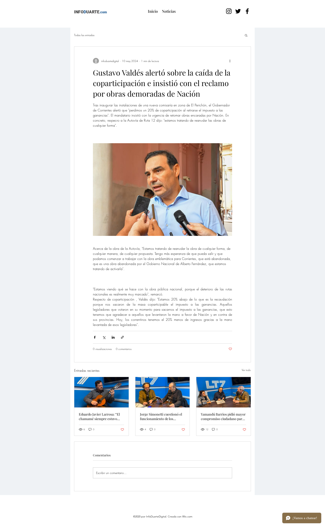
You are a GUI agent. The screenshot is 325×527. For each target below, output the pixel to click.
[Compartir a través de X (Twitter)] (104, 337)
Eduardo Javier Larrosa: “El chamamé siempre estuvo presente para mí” (99, 416)
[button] (246, 35)
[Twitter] (238, 11)
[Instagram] (228, 11)
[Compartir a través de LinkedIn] (113, 337)
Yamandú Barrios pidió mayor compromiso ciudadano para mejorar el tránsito (223, 416)
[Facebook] (247, 11)
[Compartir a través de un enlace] (122, 337)
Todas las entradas (84, 35)
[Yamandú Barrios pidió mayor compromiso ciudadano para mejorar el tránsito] (223, 392)
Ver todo (246, 370)
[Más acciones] (230, 61)
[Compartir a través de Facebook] (94, 337)
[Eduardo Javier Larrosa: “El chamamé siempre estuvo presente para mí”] (101, 392)
